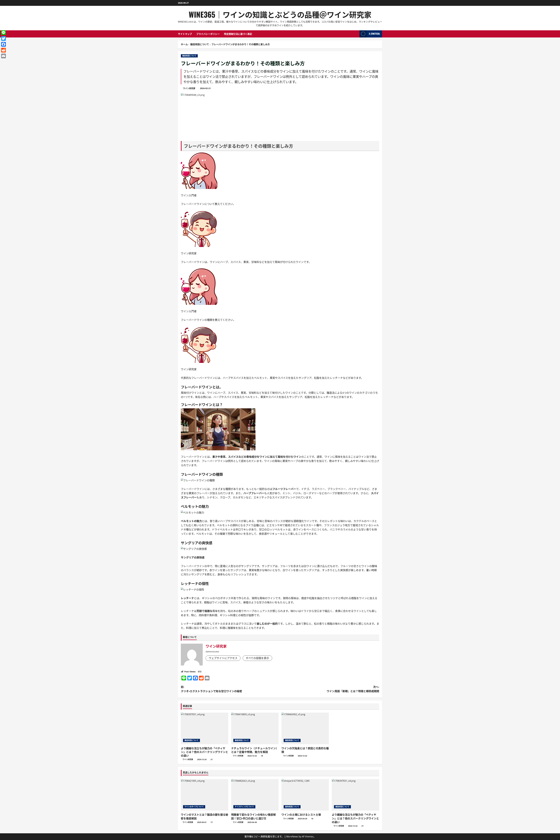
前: (211, 689)
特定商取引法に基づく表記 (238, 34)
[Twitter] (3, 38)
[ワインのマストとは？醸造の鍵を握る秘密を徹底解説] (204, 795)
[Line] (3, 33)
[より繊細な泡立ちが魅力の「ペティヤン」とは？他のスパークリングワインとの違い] (204, 728)
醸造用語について (189, 56)
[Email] (3, 56)
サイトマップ (185, 34)
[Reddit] (3, 50)
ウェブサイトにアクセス (223, 658)
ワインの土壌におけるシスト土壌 (301, 814)
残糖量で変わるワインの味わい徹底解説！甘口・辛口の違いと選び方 (253, 816)
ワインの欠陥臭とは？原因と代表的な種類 (305, 750)
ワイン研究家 (189, 88)
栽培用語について (292, 806)
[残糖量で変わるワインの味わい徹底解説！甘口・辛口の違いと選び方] (255, 795)
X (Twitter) (374, 33)
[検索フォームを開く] (356, 34)
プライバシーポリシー (208, 34)
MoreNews (292, 836)
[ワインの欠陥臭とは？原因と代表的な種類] (305, 728)
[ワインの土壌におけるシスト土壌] (305, 795)
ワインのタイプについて (194, 806)
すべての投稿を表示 (257, 658)
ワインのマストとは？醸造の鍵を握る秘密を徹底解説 (204, 816)
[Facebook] (3, 44)
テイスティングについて (244, 806)
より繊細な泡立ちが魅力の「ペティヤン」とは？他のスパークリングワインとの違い (204, 751)
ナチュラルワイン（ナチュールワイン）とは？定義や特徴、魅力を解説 (254, 750)
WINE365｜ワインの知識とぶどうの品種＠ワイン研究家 (280, 14)
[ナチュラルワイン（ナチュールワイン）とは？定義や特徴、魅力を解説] (255, 728)
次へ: (353, 689)
